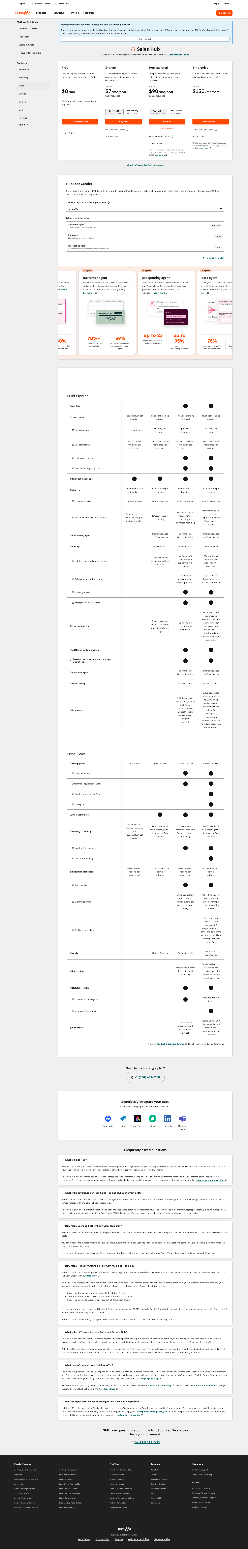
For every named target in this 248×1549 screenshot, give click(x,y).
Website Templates (118, 1503)
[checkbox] (145, 225)
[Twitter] (124, 1521)
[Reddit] (141, 1521)
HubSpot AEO (20, 1474)
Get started (224, 13)
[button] (80, 133)
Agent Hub (18, 1484)
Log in (216, 4)
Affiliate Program (199, 1507)
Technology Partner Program (204, 1498)
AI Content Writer (21, 1493)
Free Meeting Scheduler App (26, 1479)
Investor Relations (158, 1489)
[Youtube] (116, 1521)
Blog (152, 1493)
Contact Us (155, 1503)
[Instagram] (107, 1521)
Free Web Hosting (66, 1508)
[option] (22, 124)
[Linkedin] (132, 1521)
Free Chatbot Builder (68, 1489)
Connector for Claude (118, 1508)
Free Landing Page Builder (70, 1503)
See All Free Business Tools (121, 1470)
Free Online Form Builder (70, 1484)
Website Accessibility (138, 1539)
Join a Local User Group (202, 1474)
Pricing (75, 12)
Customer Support (43, 4)
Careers (154, 1474)
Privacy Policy (103, 1539)
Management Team (159, 1479)
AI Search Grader (117, 1474)
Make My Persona (117, 1484)
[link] (34, 29)
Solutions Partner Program (203, 1493)
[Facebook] (99, 1521)
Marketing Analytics (67, 1498)
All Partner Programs (201, 1488)
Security (119, 1539)
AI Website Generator (23, 1498)
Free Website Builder (68, 1474)
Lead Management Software (26, 1508)
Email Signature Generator (121, 1489)
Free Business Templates (120, 1493)
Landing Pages (65, 1479)
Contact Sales (63, 4)
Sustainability (157, 1498)
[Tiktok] (149, 1521)
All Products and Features (25, 1470)
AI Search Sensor (117, 1479)
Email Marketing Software (25, 1503)
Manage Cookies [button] (162, 1539)
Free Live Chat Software (69, 1493)
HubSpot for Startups (201, 1502)
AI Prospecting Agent (68, 1470)
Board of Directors (158, 1484)
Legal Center (84, 1539)
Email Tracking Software (24, 1489)
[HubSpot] (23, 13)
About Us (155, 1470)
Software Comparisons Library (122, 1498)
